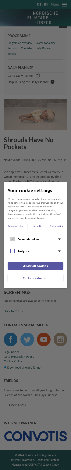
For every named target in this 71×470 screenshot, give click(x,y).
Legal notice (36, 225)
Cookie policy (56, 225)
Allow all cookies (35, 266)
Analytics (23, 251)
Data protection (16, 225)
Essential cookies (28, 239)
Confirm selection (35, 278)
